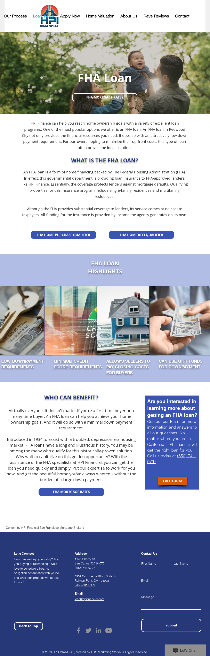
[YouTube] (109, 630)
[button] (104, 97)
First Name (148, 563)
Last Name (180, 563)
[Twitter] (88, 630)
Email (144, 580)
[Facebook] (78, 630)
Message (147, 597)
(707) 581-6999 (85, 585)
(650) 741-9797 (85, 568)
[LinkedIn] (99, 630)
